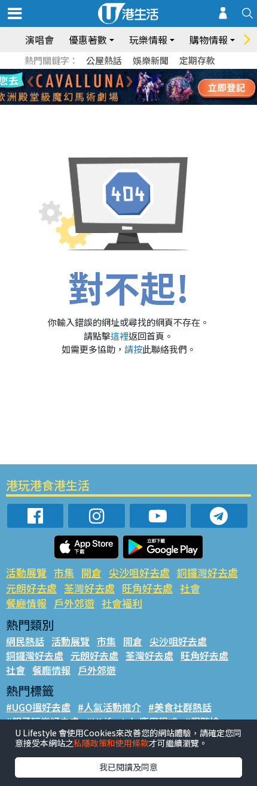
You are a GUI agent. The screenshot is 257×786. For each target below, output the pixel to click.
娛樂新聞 (151, 60)
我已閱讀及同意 (128, 767)
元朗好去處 (31, 588)
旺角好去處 (147, 588)
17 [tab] (155, 102)
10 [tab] (137, 87)
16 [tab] (143, 102)
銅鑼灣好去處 (207, 572)
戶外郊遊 (74, 602)
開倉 (91, 572)
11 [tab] (149, 87)
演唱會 (39, 39)
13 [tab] (108, 102)
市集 (64, 572)
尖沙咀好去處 (139, 572)
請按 (133, 349)
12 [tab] (161, 87)
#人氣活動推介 (109, 707)
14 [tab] (120, 102)
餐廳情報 (26, 602)
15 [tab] (131, 102)
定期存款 (197, 60)
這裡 (119, 335)
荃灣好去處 (89, 588)
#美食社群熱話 (180, 707)
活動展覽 (26, 572)
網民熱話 (25, 641)
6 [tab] (161, 73)
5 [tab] (149, 73)
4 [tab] (137, 73)
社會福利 (122, 602)
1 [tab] (102, 73)
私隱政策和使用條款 (111, 743)
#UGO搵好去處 (38, 707)
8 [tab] (114, 87)
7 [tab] (102, 87)
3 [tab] (125, 73)
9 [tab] (125, 87)
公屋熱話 (104, 60)
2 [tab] (114, 73)
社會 (190, 588)
